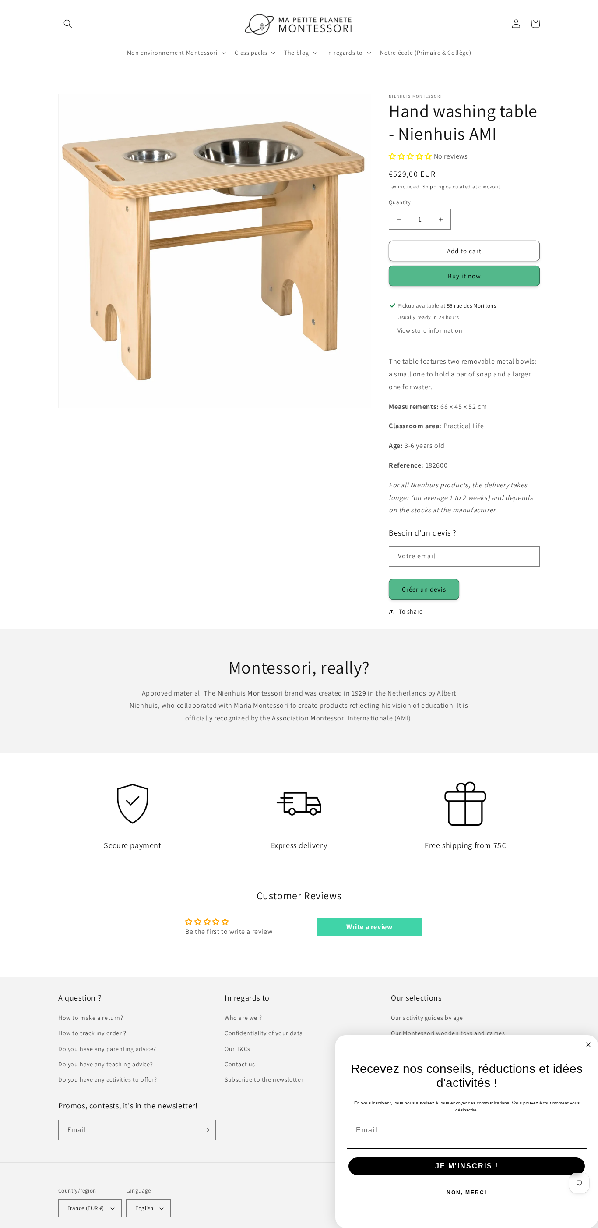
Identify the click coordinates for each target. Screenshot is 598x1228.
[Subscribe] (205, 1130)
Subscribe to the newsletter (264, 1079)
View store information (429, 330)
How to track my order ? (92, 1033)
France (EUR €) (85, 1208)
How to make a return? (90, 1018)
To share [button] (411, 611)
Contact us (240, 1064)
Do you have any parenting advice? (107, 1049)
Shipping (433, 186)
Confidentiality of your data (264, 1033)
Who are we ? (243, 1018)
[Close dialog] (588, 1045)
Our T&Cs (237, 1049)
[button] (67, 23)
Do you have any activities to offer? (107, 1079)
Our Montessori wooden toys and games (448, 1033)
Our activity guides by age (427, 1018)
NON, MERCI (467, 1192)
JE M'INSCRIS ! (466, 1166)
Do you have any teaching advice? (105, 1064)
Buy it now (464, 276)
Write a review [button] (369, 926)
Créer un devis (424, 589)
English (144, 1208)
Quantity (400, 202)
